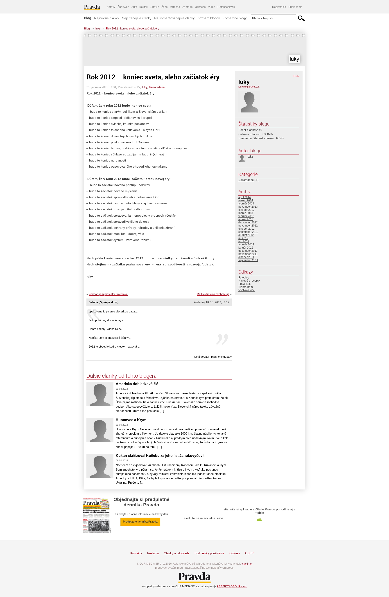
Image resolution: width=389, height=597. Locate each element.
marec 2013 (245, 213)
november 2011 (248, 254)
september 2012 (248, 231)
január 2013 (245, 219)
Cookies (234, 553)
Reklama (153, 553)
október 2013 (246, 209)
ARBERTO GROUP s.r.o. (232, 586)
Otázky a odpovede (176, 553)
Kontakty (136, 553)
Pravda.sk (244, 283)
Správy (111, 7)
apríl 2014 (244, 197)
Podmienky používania (209, 553)
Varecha (175, 7)
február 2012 (246, 244)
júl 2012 (243, 238)
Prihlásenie (295, 7)
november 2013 (248, 206)
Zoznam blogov (208, 18)
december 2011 (248, 250)
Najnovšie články (106, 18)
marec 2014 (245, 200)
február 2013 (246, 216)
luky (97, 28)
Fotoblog (243, 277)
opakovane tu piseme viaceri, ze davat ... (113, 311)
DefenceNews (226, 7)
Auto (134, 7)
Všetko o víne (246, 290)
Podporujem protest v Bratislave (108, 294)
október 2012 (246, 228)
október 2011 (246, 257)
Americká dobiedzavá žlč (137, 384)
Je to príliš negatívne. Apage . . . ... (109, 320)
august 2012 (246, 235)
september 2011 (248, 260)
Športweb (123, 7)
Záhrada (187, 7)
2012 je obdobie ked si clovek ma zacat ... (114, 346)
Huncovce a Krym (131, 420)
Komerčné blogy (235, 18)
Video (211, 7)
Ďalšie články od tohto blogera (121, 375)
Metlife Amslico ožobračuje (213, 294)
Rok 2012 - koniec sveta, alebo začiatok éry (132, 28)
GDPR (249, 553)
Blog (87, 18)
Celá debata (201, 356)
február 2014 (246, 203)
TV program (245, 287)
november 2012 (248, 225)
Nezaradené (157, 87)
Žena (164, 7)
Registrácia (279, 7)
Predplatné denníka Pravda (140, 521)
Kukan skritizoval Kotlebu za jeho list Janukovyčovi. (160, 456)
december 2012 (248, 222)
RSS (296, 76)
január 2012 (245, 247)
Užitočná (200, 7)
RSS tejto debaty (221, 356)
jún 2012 (243, 241)
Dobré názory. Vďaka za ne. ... (107, 329)
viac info (247, 563)
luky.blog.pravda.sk (249, 86)
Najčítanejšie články (136, 18)
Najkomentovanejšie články (174, 18)
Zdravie (154, 7)
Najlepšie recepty (249, 280)
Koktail (143, 7)
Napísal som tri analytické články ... (110, 337)
